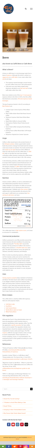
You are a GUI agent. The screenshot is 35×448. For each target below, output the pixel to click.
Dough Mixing (7, 406)
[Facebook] (8, 424)
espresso (9, 75)
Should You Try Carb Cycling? (11, 398)
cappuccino (5, 77)
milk (3, 79)
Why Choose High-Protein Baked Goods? (14, 413)
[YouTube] (13, 424)
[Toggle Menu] (31, 9)
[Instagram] (17, 424)
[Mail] (26, 424)
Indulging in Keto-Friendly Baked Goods (14, 409)
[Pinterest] (22, 424)
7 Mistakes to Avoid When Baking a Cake (14, 402)
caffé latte (14, 77)
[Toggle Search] (26, 9)
